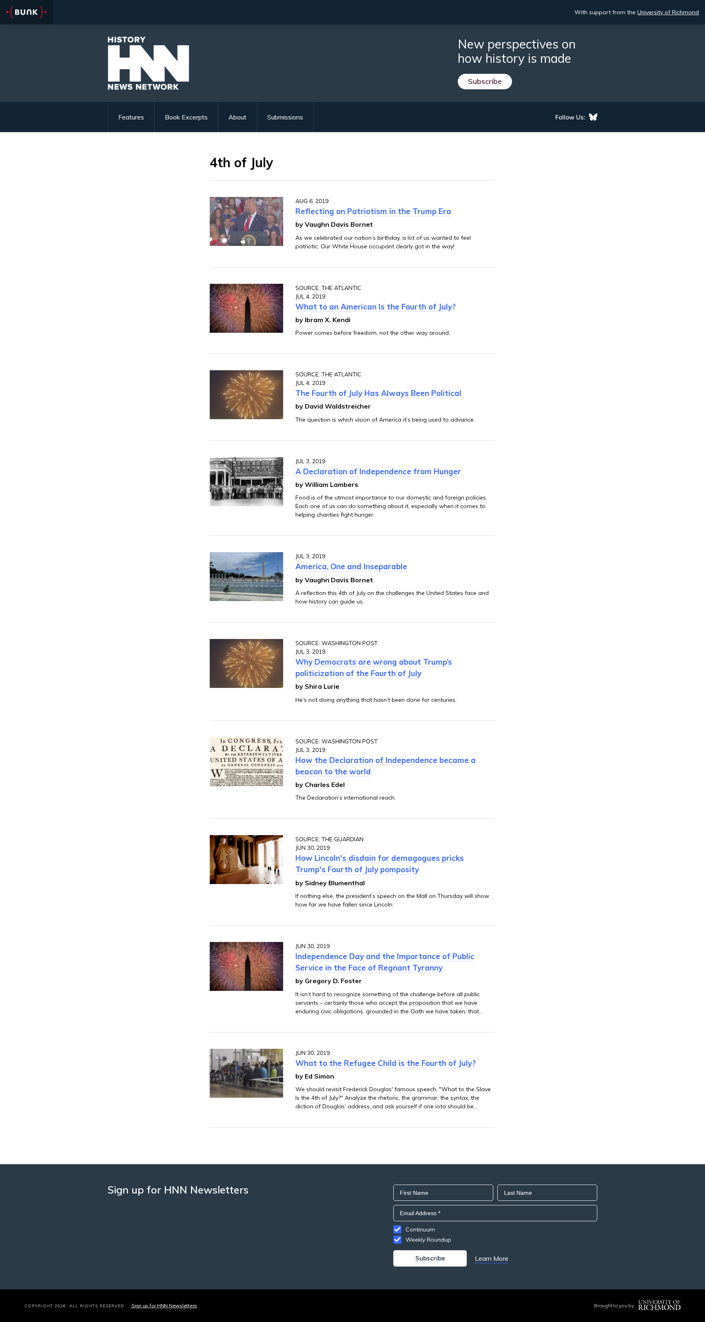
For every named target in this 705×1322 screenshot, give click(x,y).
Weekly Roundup (428, 1239)
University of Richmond (668, 12)
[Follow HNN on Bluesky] (593, 117)
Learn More (491, 1258)
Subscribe (485, 81)
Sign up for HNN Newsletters (164, 1305)
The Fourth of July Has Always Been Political (378, 393)
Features (131, 117)
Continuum (420, 1229)
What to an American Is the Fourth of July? (375, 307)
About (237, 117)
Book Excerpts (186, 117)
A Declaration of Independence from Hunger (378, 471)
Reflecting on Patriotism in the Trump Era (373, 211)
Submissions (285, 117)
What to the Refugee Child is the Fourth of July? (385, 1063)
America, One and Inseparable (351, 566)
